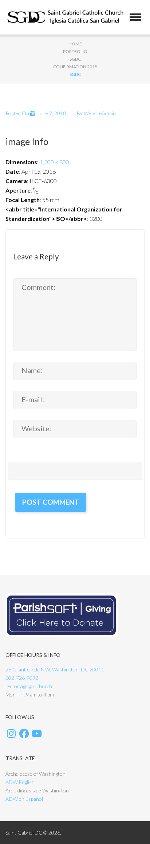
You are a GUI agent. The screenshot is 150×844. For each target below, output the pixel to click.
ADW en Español (24, 799)
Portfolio (75, 51)
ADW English (20, 782)
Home (75, 44)
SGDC (75, 59)
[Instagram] (11, 733)
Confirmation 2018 (75, 66)
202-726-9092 (21, 678)
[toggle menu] (135, 17)
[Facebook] (24, 733)
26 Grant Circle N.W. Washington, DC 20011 (54, 669)
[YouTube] (37, 733)
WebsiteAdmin (100, 113)
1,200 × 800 (54, 161)
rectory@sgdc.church (28, 686)
